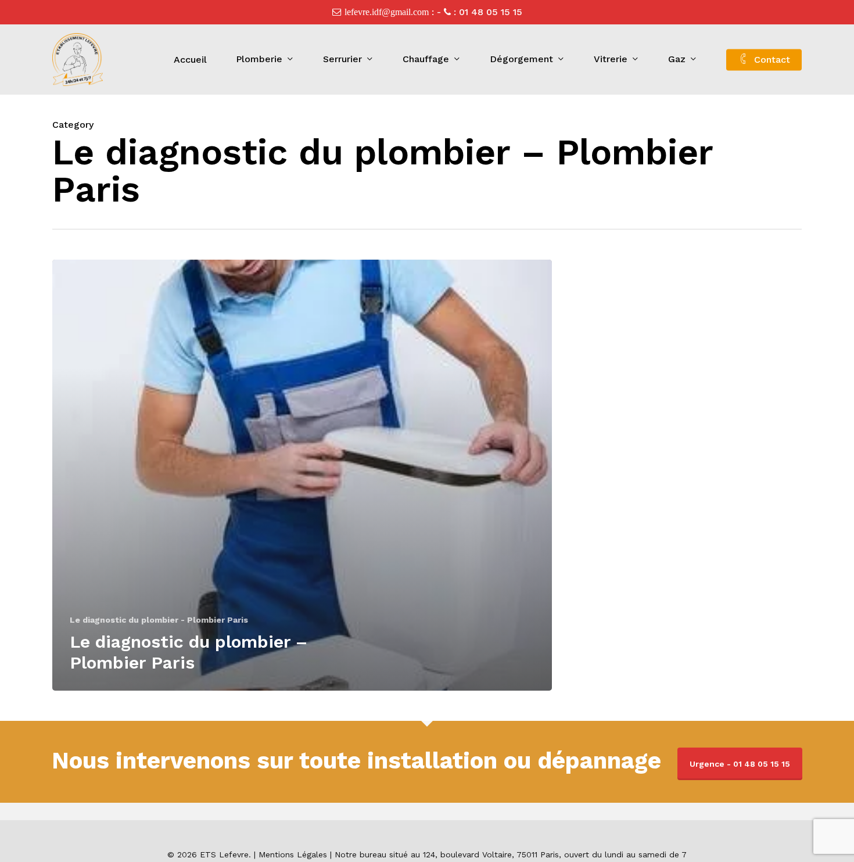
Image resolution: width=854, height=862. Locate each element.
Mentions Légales (293, 854)
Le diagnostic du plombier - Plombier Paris (159, 619)
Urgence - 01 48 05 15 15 (740, 763)
